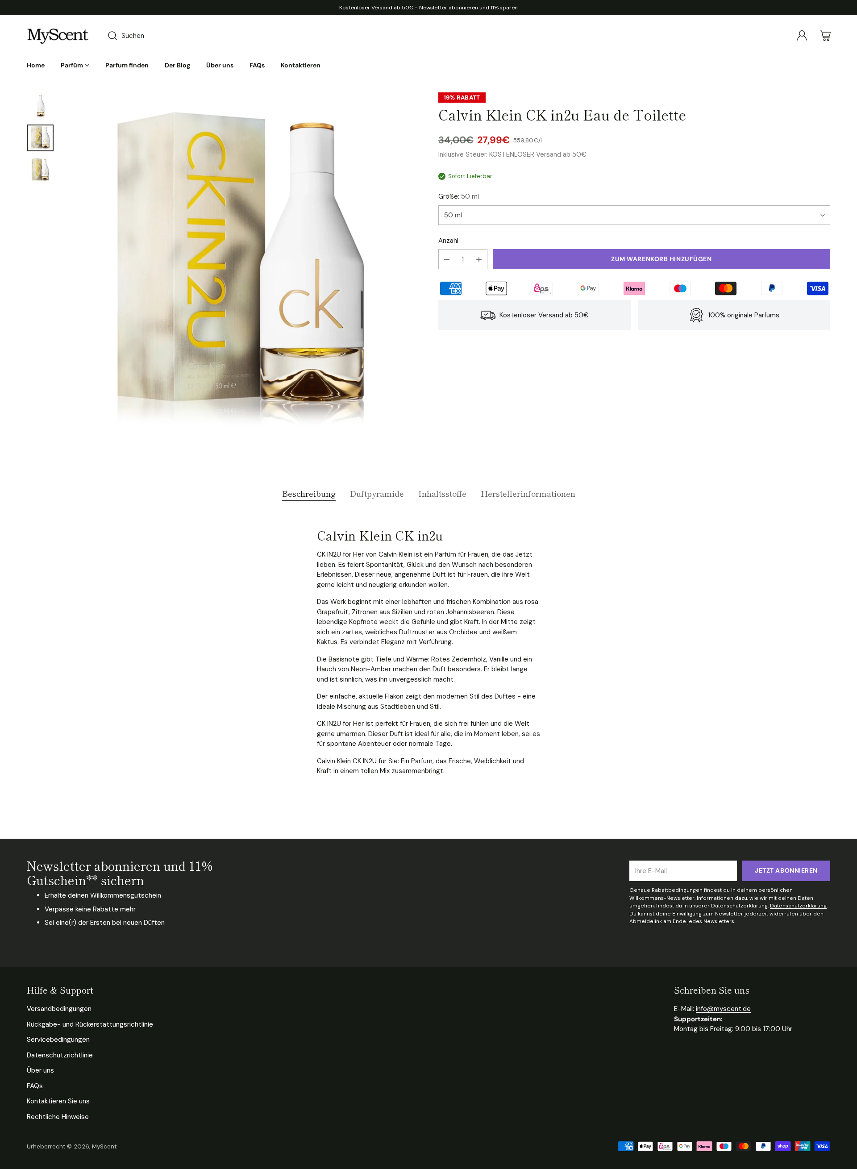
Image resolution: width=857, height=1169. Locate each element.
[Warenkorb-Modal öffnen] (825, 35)
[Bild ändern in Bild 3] (40, 170)
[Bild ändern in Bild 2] (40, 138)
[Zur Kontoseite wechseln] (802, 35)
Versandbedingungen (59, 1008)
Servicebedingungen (58, 1039)
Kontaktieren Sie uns (58, 1101)
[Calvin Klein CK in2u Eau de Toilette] (240, 270)
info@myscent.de (723, 1008)
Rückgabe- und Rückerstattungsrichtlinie (90, 1024)
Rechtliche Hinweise (58, 1116)
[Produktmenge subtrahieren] (447, 259)
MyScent (104, 1146)
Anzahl (448, 240)
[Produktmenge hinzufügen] (479, 259)
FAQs (35, 1086)
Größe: (458, 196)
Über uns (40, 1070)
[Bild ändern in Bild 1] (40, 105)
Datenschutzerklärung (798, 905)
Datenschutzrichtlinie (60, 1055)
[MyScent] (58, 35)
